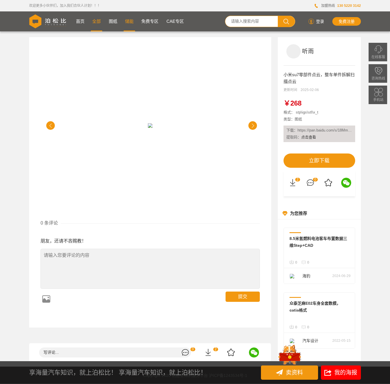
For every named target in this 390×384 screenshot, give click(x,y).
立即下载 (319, 160)
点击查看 (308, 137)
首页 (80, 21)
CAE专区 (175, 21)
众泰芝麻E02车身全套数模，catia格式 (315, 306)
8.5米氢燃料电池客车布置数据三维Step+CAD (318, 242)
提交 (242, 296)
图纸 (113, 21)
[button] (50, 125)
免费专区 (149, 21)
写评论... (51, 352)
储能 (129, 21)
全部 (96, 21)
